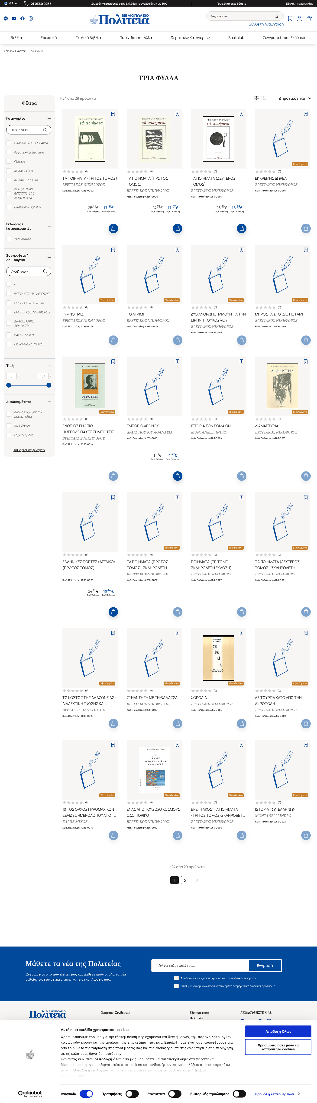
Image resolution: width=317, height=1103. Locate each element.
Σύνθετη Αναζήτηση (266, 24)
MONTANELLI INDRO (209, 432)
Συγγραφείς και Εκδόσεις (284, 37)
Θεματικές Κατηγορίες (190, 37)
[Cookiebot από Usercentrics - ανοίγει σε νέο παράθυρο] (30, 1093)
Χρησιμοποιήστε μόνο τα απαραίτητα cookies (278, 1047)
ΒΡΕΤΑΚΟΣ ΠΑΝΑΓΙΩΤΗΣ (83, 710)
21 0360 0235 (41, 3)
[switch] (132, 1093)
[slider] (8, 385)
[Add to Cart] (113, 228)
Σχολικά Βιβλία (88, 37)
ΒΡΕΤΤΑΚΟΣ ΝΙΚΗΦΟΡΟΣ (83, 184)
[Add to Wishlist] (113, 114)
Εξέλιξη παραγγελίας (299, 4)
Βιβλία (16, 37)
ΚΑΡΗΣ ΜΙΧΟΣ (74, 821)
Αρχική (8, 51)
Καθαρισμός (22, 450)
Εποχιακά (49, 37)
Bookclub (236, 37)
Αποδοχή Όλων (278, 1031)
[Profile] (299, 19)
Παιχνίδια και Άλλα (136, 37)
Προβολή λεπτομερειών (274, 1094)
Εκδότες (20, 51)
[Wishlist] (290, 19)
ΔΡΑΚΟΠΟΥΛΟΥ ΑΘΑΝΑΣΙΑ (150, 432)
